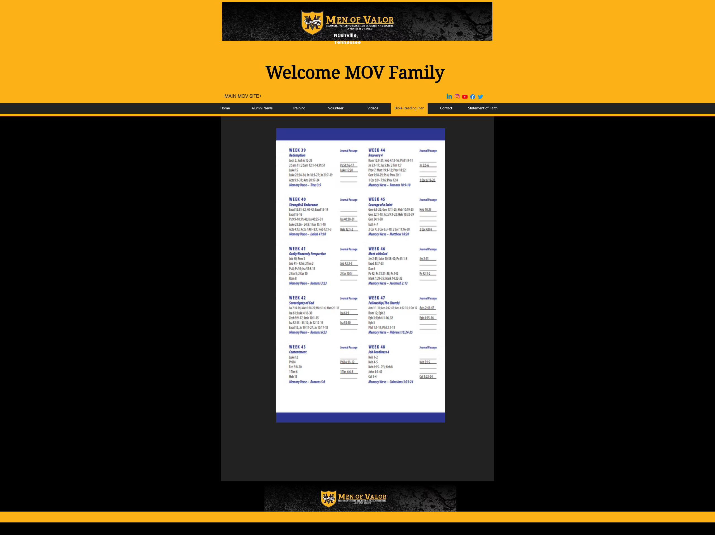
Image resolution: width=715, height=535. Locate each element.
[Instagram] (457, 96)
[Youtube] (465, 96)
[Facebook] (472, 96)
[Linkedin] (449, 96)
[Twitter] (480, 96)
